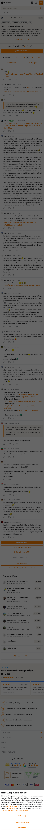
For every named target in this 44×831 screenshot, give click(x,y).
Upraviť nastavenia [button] (22, 823)
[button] (11, 808)
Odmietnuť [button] (22, 827)
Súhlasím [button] (22, 816)
